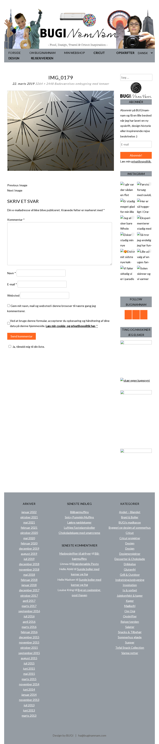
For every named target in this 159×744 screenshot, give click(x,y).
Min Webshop (74, 53)
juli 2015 (29, 663)
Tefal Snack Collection (129, 647)
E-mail (12, 284)
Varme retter (129, 653)
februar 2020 (29, 543)
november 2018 (29, 569)
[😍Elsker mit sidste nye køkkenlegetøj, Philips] (127, 256)
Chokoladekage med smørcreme (79, 532)
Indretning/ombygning (129, 580)
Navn (11, 273)
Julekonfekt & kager (130, 595)
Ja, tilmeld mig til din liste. (28, 346)
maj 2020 (29, 538)
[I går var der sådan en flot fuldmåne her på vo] (127, 189)
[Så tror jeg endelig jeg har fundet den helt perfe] (144, 239)
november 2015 (29, 642)
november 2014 (29, 684)
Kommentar (16, 219)
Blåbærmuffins (79, 512)
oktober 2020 (29, 532)
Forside (14, 53)
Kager (130, 600)
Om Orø (129, 611)
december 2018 (29, 564)
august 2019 (29, 553)
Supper (129, 642)
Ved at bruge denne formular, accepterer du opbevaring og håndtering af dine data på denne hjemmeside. (60, 323)
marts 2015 (29, 679)
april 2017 (29, 600)
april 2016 (29, 621)
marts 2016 (29, 627)
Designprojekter (129, 553)
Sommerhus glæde (130, 637)
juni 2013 (29, 710)
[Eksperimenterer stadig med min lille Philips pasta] (144, 222)
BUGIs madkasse (130, 522)
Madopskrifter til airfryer (75, 553)
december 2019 (29, 548)
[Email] (128, 314)
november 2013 (29, 700)
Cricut (99, 53)
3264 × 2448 (44, 83)
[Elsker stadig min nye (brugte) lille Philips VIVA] (127, 239)
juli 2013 (29, 705)
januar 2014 (29, 694)
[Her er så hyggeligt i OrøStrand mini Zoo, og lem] (144, 206)
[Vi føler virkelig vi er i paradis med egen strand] (127, 273)
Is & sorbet (130, 590)
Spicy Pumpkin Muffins (79, 517)
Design (13, 58)
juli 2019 (29, 559)
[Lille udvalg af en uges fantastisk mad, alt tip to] (144, 256)
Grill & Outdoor (130, 574)
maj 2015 (29, 673)
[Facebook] (136, 314)
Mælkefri (129, 606)
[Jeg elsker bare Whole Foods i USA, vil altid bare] (127, 222)
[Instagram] (144, 314)
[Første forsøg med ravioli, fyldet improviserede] (144, 189)
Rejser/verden (42, 58)
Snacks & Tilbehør (130, 632)
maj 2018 (29, 574)
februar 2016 (29, 632)
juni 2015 (29, 668)
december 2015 (29, 637)
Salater (129, 627)
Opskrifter (125, 53)
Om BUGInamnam (42, 53)
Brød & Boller (129, 517)
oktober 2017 (29, 595)
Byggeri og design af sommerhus (130, 527)
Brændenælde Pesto (85, 564)
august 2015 (29, 658)
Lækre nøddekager (79, 522)
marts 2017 (29, 606)
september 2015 (29, 653)
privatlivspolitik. (141, 161)
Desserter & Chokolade (129, 559)
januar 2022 (29, 512)
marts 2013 (29, 715)
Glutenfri (130, 569)
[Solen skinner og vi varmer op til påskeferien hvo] (144, 273)
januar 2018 (29, 585)
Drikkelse (130, 564)
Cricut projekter (129, 538)
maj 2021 (29, 522)
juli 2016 (29, 616)
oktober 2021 (29, 517)
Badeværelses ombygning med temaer (81, 83)
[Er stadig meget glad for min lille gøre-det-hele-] (127, 206)
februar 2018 (29, 580)
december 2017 (29, 590)
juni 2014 (29, 689)
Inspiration (130, 585)
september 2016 (29, 611)
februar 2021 (29, 527)
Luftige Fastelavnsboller (79, 527)
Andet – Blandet (129, 512)
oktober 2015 (29, 647)
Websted (13, 295)
